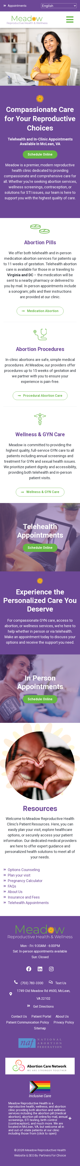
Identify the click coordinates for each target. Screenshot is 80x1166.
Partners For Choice (52, 1155)
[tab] (40, 1118)
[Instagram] (51, 969)
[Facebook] (29, 969)
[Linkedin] (40, 969)
